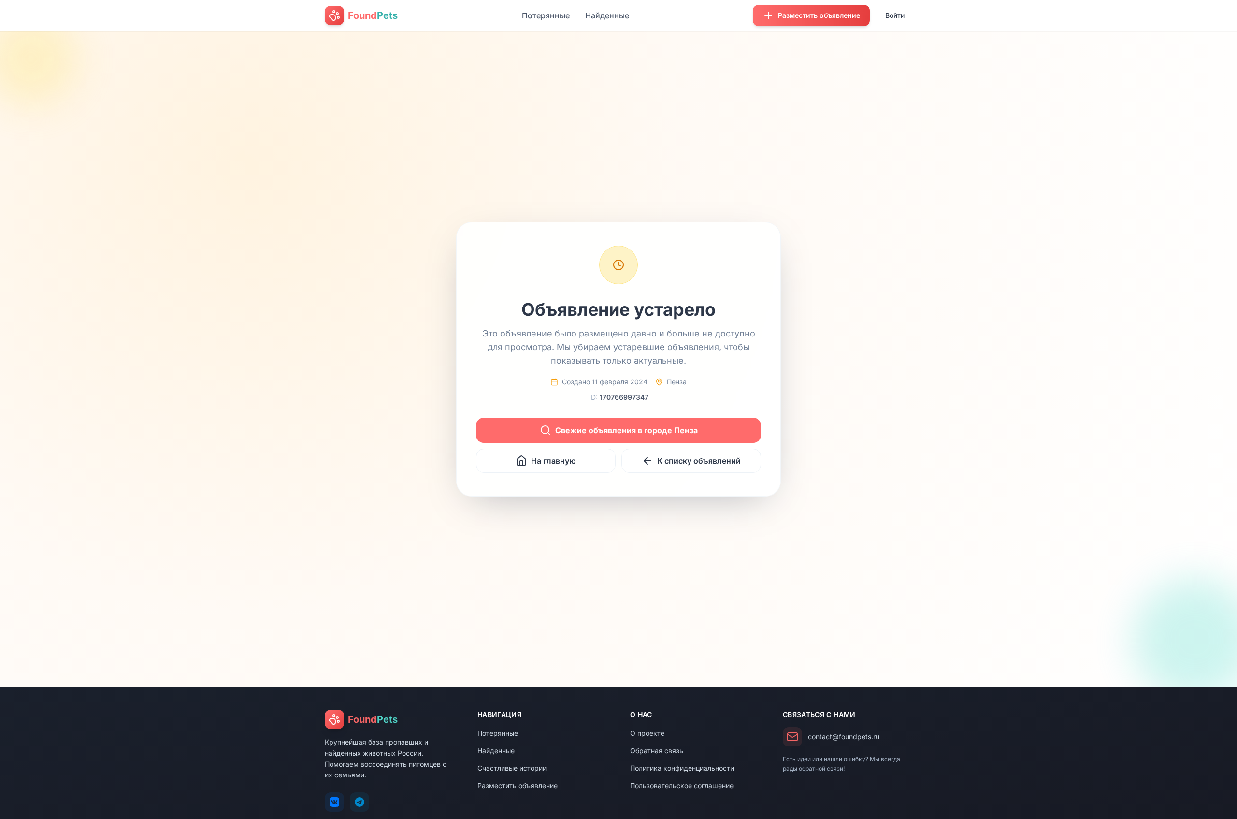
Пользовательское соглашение (682, 785)
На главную (553, 461)
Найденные (607, 15)
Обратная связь (656, 750)
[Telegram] (359, 802)
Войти (895, 15)
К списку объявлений (699, 461)
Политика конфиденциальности (682, 768)
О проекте (647, 733)
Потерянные (546, 15)
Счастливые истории (512, 768)
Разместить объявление (517, 785)
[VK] (334, 802)
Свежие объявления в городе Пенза (626, 430)
